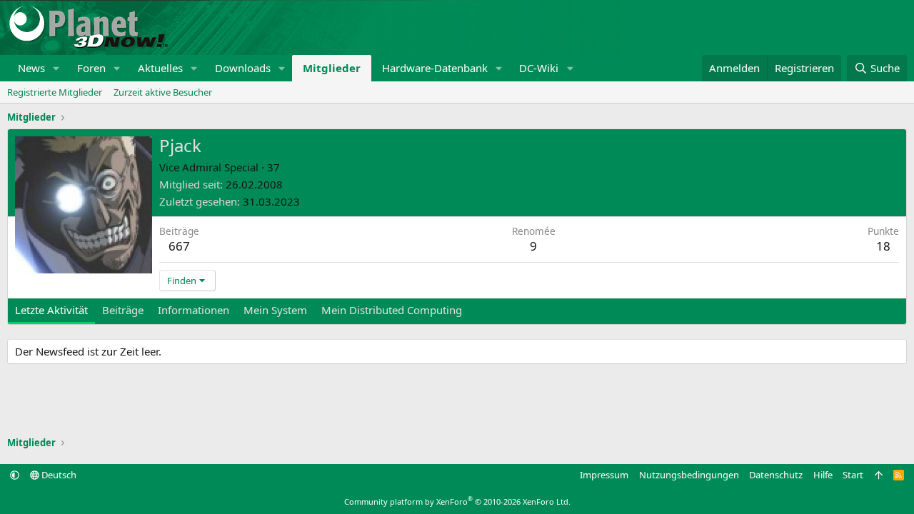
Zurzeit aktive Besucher (163, 92)
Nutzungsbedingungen (689, 474)
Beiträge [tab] (123, 310)
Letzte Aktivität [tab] (51, 310)
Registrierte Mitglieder (54, 92)
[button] (56, 68)
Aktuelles (160, 68)
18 (883, 246)
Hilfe (823, 474)
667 (179, 246)
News (31, 68)
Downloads (243, 68)
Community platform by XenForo (457, 501)
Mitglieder (332, 68)
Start (853, 474)
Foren (91, 68)
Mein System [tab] (275, 310)
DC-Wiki (538, 68)
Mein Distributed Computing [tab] (391, 310)
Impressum (604, 474)
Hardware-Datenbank (435, 68)
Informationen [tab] (193, 310)
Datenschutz (776, 474)
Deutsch (57, 474)
